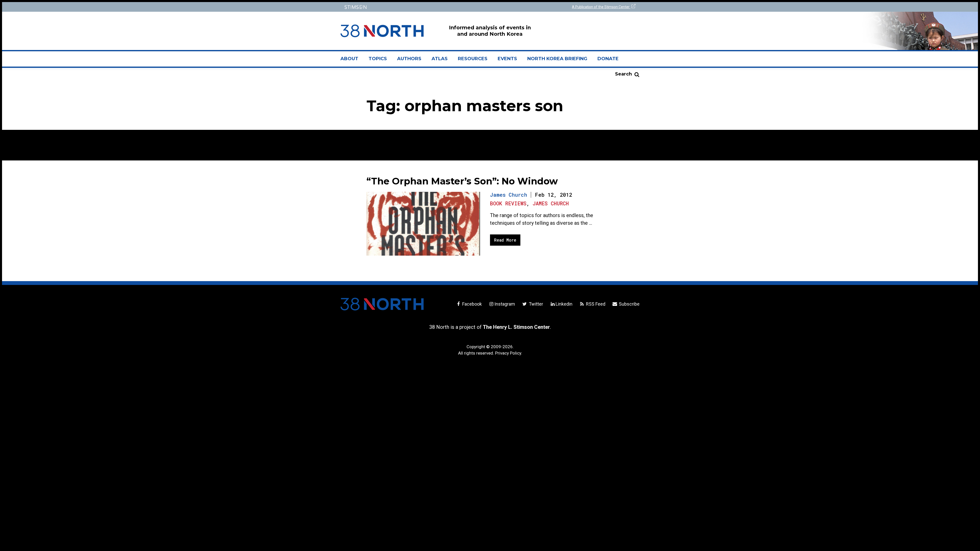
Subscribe (629, 304)
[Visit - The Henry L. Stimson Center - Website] (414, 7)
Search (623, 74)
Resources (472, 58)
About (351, 61)
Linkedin (564, 304)
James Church (508, 194)
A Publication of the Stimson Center (601, 7)
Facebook (471, 304)
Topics (378, 58)
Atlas (440, 58)
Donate (608, 58)
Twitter (535, 304)
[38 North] (382, 304)
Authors (409, 58)
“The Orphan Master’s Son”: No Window (462, 181)
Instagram (504, 304)
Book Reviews (508, 203)
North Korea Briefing (557, 58)
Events (507, 58)
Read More (505, 240)
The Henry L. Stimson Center (516, 327)
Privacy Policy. (508, 353)
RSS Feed (595, 304)
